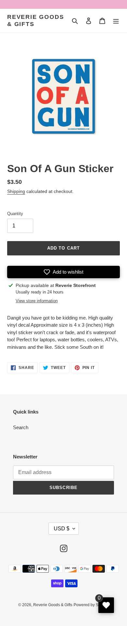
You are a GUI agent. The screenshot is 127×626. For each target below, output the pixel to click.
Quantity (15, 213)
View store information (37, 300)
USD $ (61, 528)
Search (20, 427)
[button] (63, 272)
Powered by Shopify (91, 605)
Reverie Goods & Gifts (35, 20)
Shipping (16, 191)
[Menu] (116, 21)
